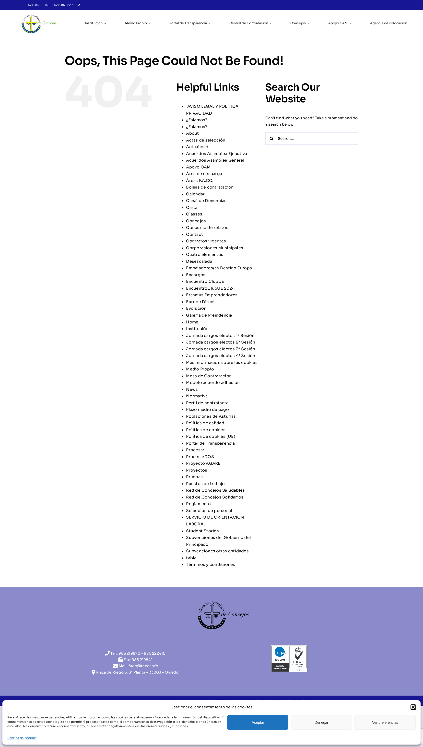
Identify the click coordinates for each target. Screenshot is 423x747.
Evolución (196, 308)
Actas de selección (205, 140)
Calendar (195, 194)
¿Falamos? (196, 119)
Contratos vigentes (206, 241)
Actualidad (197, 146)
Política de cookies (21, 738)
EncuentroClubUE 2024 (210, 288)
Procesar (195, 449)
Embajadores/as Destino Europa (219, 268)
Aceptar (258, 722)
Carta (191, 207)
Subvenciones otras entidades (217, 551)
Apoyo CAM (198, 167)
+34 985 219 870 (39, 5)
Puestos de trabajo (205, 483)
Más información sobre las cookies (221, 362)
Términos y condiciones (210, 564)
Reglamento (198, 503)
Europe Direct (200, 301)
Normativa (197, 396)
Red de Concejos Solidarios (214, 497)
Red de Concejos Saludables (215, 490)
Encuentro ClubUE (205, 281)
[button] (413, 707)
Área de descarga (204, 173)
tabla (191, 557)
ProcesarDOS (200, 456)
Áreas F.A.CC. (199, 180)
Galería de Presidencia (209, 315)
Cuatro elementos (204, 254)
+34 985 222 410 (66, 5)
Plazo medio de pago (207, 409)
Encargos (195, 274)
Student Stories (202, 531)
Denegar (321, 722)
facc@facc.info (143, 666)
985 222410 (154, 653)
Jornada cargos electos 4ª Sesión (220, 355)
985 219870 (129, 653)
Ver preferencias (385, 722)
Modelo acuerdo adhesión (213, 382)
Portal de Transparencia (210, 443)
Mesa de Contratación (209, 376)
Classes (194, 214)
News (192, 389)
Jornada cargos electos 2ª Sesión (220, 342)
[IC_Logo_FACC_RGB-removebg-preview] (39, 15)
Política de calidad (205, 423)
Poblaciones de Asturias (211, 416)
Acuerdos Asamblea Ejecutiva (216, 153)
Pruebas (194, 476)
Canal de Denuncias (206, 200)
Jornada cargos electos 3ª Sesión (220, 349)
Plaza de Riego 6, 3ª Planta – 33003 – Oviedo (137, 672)
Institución (197, 328)
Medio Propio (200, 369)
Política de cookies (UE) (210, 436)
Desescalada (199, 261)
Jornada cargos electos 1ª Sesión (220, 335)
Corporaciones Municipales (214, 247)
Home (192, 322)
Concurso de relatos (207, 227)
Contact (194, 234)
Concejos (196, 221)
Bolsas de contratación (210, 187)
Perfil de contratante (207, 402)
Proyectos (196, 470)
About (192, 133)
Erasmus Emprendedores (211, 294)
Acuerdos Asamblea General (215, 160)
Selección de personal (209, 510)
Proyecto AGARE (203, 463)
